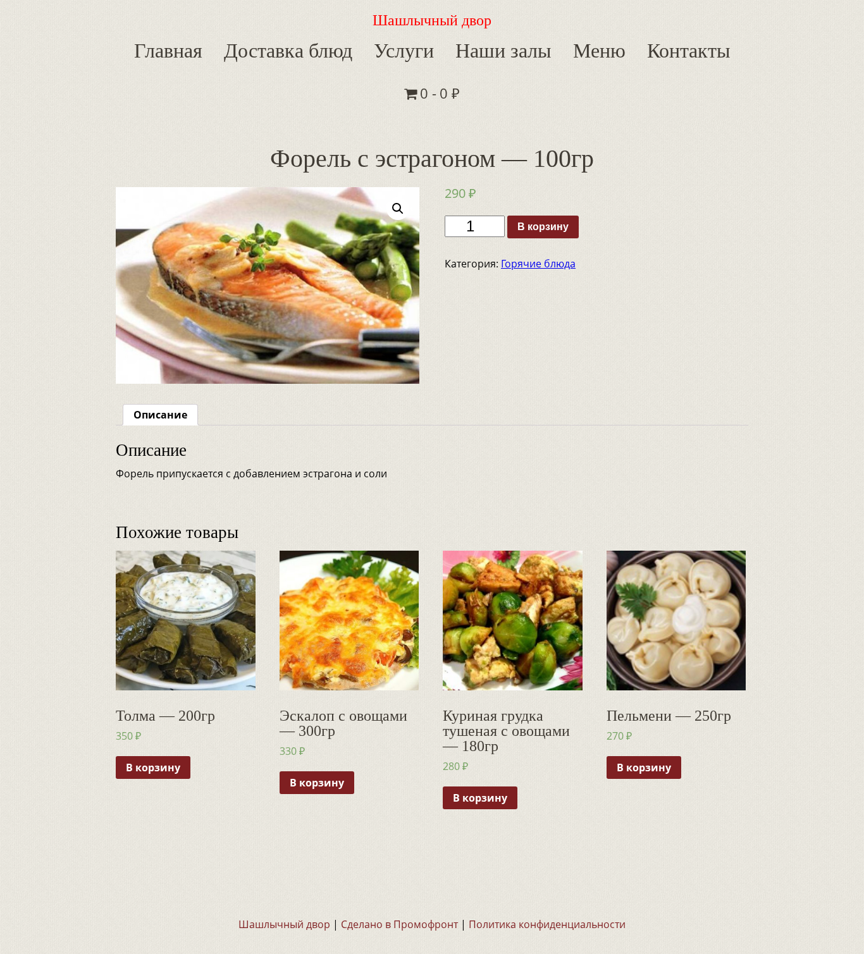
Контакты (613, 48)
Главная (167, 48)
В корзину (543, 182)
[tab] (160, 370)
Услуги (368, 48)
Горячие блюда (538, 219)
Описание (160, 370)
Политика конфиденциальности (547, 880)
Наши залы (454, 48)
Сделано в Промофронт (399, 880)
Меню (536, 48)
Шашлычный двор (432, 20)
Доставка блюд (270, 48)
